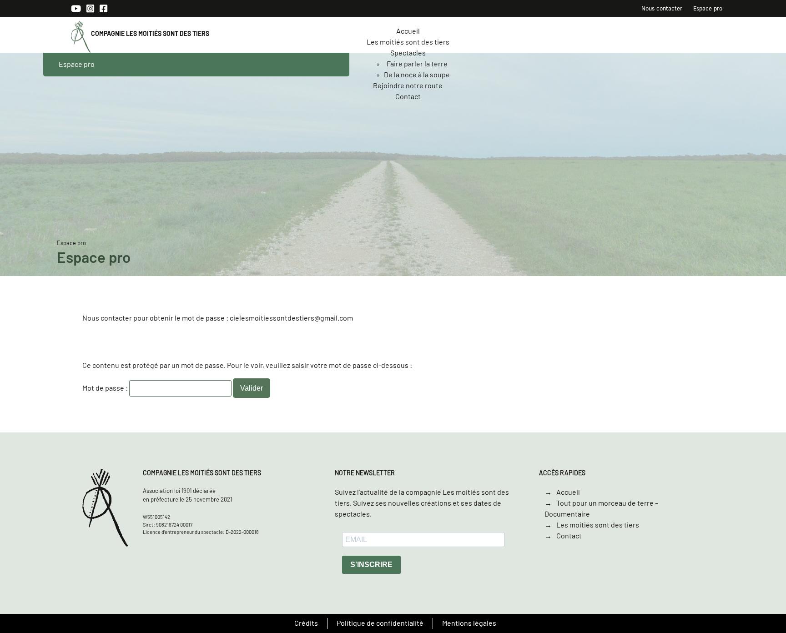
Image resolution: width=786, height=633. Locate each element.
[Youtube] (76, 9)
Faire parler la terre (417, 64)
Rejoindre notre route (408, 86)
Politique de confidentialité (380, 623)
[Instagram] (90, 9)
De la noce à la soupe (417, 75)
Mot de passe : (105, 388)
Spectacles (408, 53)
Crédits (306, 623)
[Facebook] (103, 9)
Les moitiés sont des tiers (408, 42)
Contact (408, 96)
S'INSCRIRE (371, 564)
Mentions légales (469, 623)
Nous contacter (661, 8)
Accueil (408, 31)
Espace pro (707, 8)
